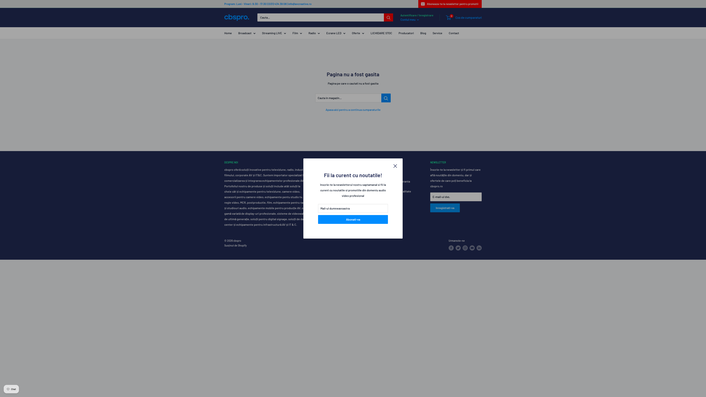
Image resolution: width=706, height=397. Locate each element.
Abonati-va (353, 219)
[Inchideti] (395, 165)
